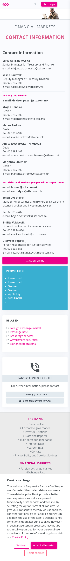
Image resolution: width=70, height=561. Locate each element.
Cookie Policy (20, 537)
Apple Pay (14, 294)
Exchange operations (21, 344)
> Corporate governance (35, 428)
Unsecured (14, 278)
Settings (21, 545)
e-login (51, 4)
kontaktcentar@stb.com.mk (36, 400)
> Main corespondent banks (35, 440)
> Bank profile (35, 424)
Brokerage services (20, 336)
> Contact (35, 451)
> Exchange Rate (35, 472)
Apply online (36, 260)
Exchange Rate (17, 332)
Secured (13, 286)
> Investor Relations (35, 432)
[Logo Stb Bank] (7, 4)
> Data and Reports (35, 436)
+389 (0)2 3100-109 (36, 394)
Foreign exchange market (23, 328)
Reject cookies (35, 553)
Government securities (22, 340)
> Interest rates (35, 444)
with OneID (15, 298)
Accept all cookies (44, 545)
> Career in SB (35, 447)
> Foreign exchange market (35, 468)
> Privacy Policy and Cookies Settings (35, 455)
